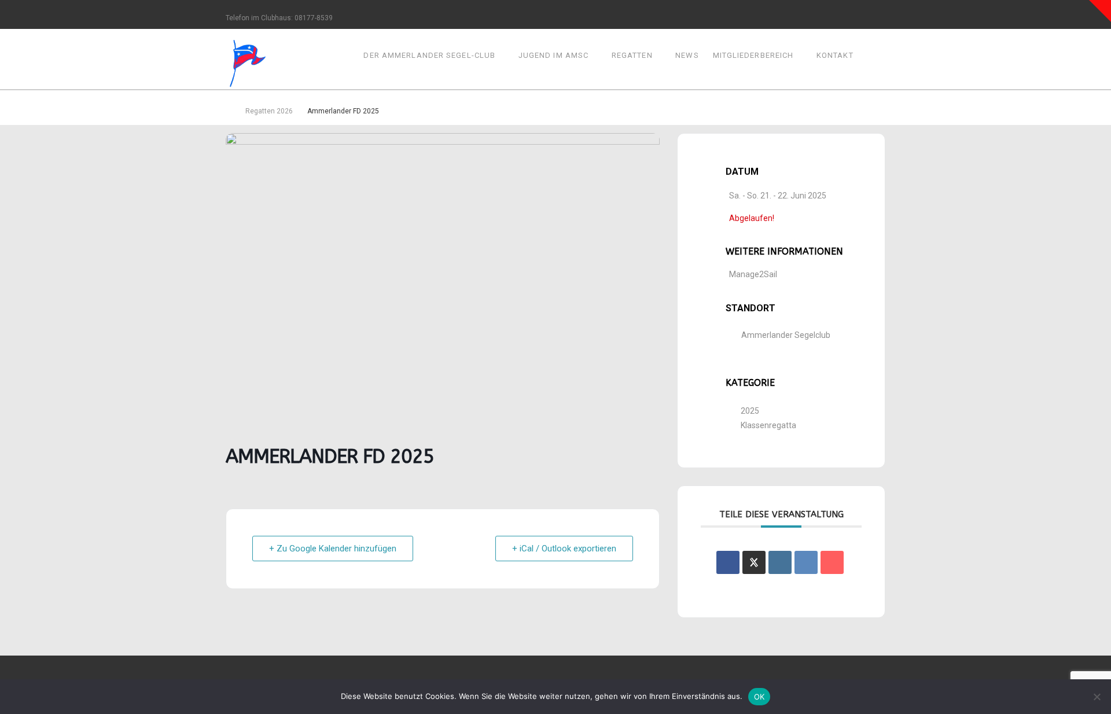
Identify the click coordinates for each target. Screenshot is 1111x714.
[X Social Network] (754, 562)
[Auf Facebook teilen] (728, 562)
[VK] (806, 562)
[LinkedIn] (780, 562)
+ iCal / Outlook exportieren (564, 548)
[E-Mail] (832, 562)
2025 (750, 410)
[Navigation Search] (872, 58)
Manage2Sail (753, 274)
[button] (1100, 11)
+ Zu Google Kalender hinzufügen (332, 548)
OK (759, 696)
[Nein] (1096, 696)
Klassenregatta (768, 425)
